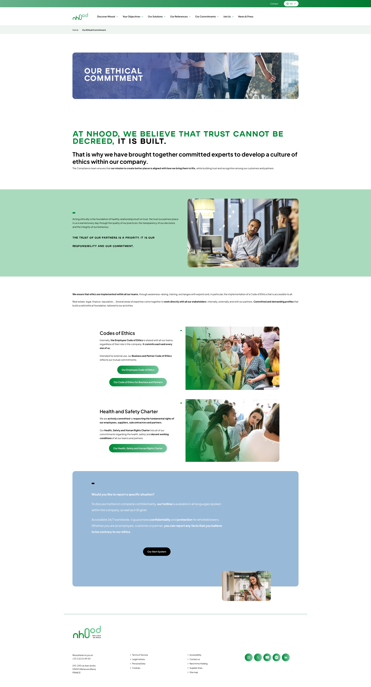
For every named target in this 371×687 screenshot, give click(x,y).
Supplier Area (196, 668)
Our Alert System (156, 551)
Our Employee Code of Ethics (138, 369)
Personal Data (138, 663)
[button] (116, 16)
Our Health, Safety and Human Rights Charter (138, 448)
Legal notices (138, 659)
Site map (194, 672)
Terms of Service (140, 654)
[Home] (80, 16)
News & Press (245, 16)
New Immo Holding (199, 663)
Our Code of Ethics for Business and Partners (138, 382)
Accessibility (195, 654)
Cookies (136, 668)
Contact (274, 3)
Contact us (195, 659)
